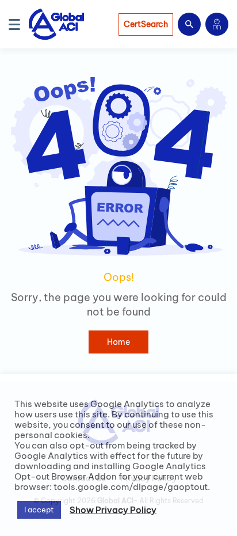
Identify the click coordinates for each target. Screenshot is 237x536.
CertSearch (146, 24)
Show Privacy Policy (113, 510)
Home (118, 342)
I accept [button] (39, 509)
